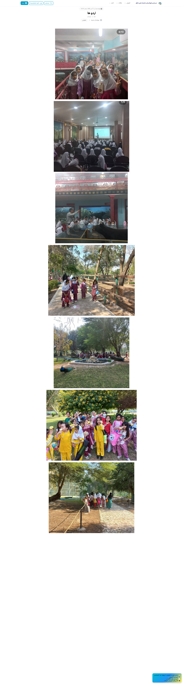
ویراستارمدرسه (95, 20)
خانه (95, 17)
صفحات (89, 17)
